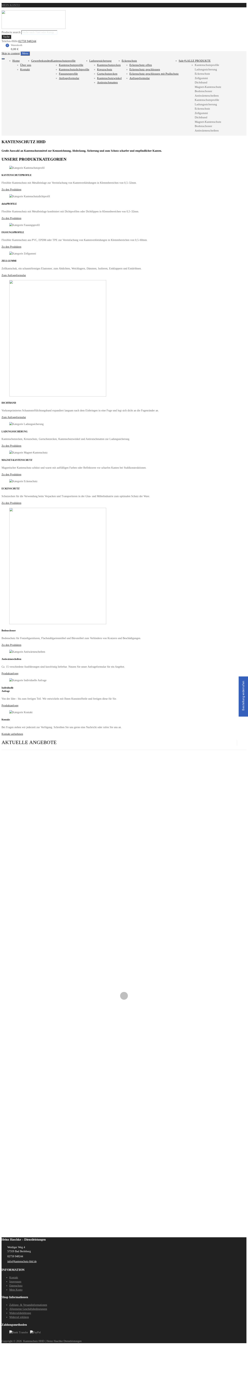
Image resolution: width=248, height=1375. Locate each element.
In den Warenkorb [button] (11, 821)
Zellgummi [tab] (201, 78)
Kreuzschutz (104, 69)
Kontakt (25, 69)
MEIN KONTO (11, 5)
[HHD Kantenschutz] (33, 27)
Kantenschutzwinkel (109, 78)
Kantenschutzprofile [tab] (207, 65)
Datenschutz (15, 1285)
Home (16, 60)
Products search (11, 32)
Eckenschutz (129, 60)
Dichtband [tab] (201, 82)
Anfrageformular (69, 78)
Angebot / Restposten (13, 792)
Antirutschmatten (107, 82)
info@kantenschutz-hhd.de (22, 1261)
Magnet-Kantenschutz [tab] (208, 86)
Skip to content (11, 53)
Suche (6, 36)
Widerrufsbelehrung (20, 1313)
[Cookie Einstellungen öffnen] (31, 1371)
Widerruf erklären (19, 1317)
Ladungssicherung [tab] (206, 69)
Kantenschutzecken (109, 65)
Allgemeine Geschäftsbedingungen (28, 1309)
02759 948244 (27, 41)
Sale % (183, 60)
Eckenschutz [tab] (202, 73)
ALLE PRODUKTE (199, 60)
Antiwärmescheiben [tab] (207, 95)
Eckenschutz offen (140, 65)
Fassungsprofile (68, 73)
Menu (25, 53)
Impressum (15, 1281)
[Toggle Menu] (3, 58)
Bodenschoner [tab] (203, 91)
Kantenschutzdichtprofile (74, 69)
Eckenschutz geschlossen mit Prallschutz (154, 73)
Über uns (25, 65)
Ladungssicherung (100, 60)
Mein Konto (15, 1289)
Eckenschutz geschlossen (144, 69)
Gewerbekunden (41, 60)
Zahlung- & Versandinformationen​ (28, 1304)
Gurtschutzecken (107, 73)
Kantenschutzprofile (63, 60)
